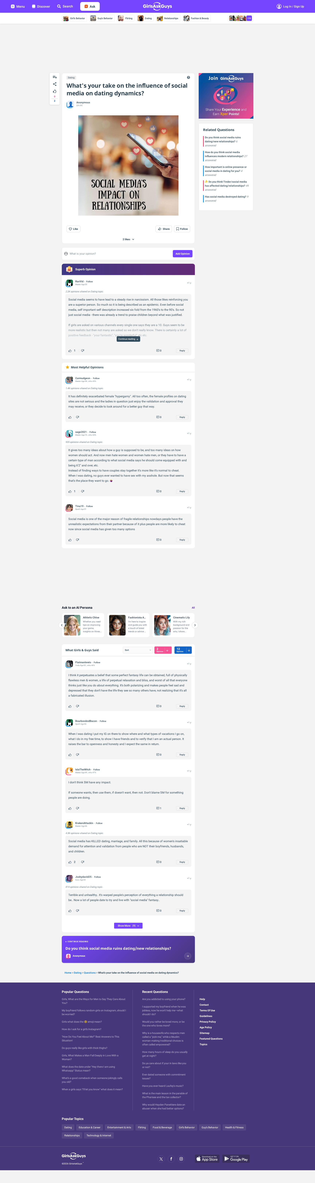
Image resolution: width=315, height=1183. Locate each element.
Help (202, 999)
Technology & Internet (99, 1135)
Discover (43, 6)
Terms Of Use (207, 1010)
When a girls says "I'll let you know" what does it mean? (92, 1089)
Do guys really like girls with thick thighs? (84, 1047)
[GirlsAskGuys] (74, 1158)
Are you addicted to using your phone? (163, 999)
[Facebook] (171, 1159)
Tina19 (79, 506)
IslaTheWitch (83, 769)
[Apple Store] (208, 1159)
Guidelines (206, 1016)
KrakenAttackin (84, 823)
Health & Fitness (234, 1127)
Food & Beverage (162, 1127)
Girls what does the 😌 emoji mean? (82, 1021)
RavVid (79, 281)
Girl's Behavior (77, 18)
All (193, 607)
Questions (90, 972)
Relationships (171, 18)
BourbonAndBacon (86, 721)
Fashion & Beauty (200, 18)
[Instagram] (181, 1159)
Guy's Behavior (105, 18)
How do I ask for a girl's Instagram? (81, 1029)
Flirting (128, 18)
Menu (20, 6)
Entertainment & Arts (119, 1127)
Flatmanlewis (83, 662)
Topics (203, 1044)
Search (68, 6)
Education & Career (89, 1127)
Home (68, 972)
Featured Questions (211, 1038)
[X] (161, 1159)
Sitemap (204, 1033)
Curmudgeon (82, 378)
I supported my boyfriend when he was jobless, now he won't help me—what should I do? (164, 1010)
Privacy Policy (208, 1021)
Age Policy (206, 1027)
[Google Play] (237, 1159)
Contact (204, 1004)
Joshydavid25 (83, 876)
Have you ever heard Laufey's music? (163, 1085)
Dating (148, 18)
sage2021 (81, 431)
